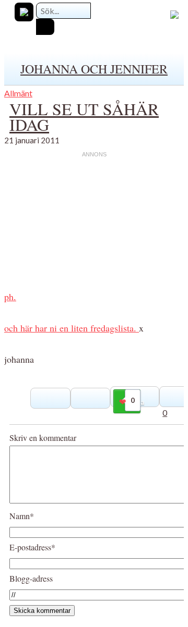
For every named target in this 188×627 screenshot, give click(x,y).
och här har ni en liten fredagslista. (71, 328)
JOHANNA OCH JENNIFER (94, 68)
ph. (10, 296)
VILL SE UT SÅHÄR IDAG (84, 116)
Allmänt (18, 93)
